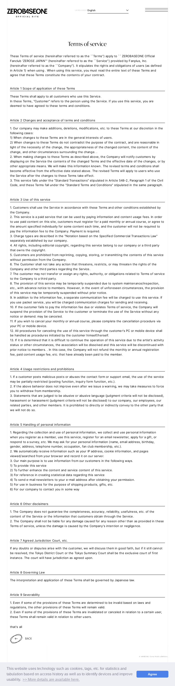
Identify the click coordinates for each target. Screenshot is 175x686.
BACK (28, 638)
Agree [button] (152, 674)
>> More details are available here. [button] (51, 679)
